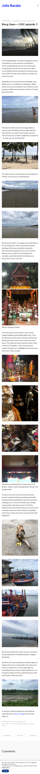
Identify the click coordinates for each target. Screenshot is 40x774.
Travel (4, 726)
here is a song (19, 714)
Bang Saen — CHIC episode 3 (19, 24)
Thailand (31, 724)
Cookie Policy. (6, 767)
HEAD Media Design (15, 724)
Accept (5, 771)
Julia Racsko (11, 5)
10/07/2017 (6, 21)
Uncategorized (21, 721)
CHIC (6, 724)
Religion (25, 724)
